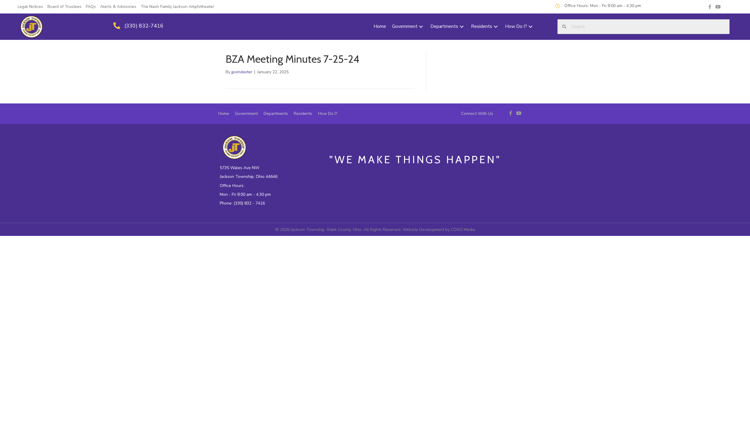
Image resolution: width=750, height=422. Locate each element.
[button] (421, 26)
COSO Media (463, 229)
